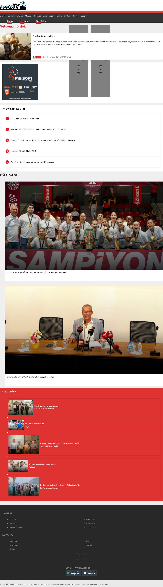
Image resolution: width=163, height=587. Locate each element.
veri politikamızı (89, 584)
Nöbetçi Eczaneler (17, 527)
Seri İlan (89, 545)
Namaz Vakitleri (92, 523)
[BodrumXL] (81, 5)
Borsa (10, 21)
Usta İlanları (14, 545)
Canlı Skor (90, 519)
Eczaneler (24, 21)
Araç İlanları (14, 541)
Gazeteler (41, 21)
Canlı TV (13, 519)
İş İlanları (90, 541)
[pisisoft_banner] (20, 99)
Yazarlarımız (91, 527)
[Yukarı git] (158, 582)
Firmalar (13, 549)
